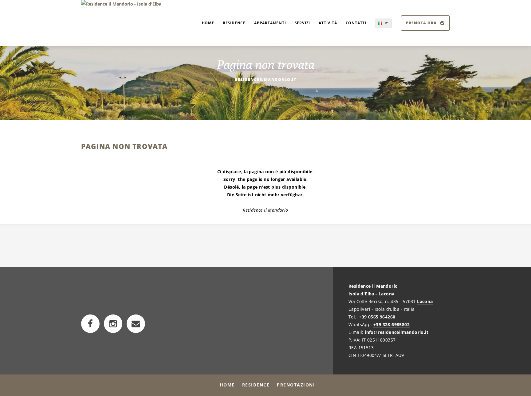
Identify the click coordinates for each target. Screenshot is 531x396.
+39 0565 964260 (377, 317)
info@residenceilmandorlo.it (396, 332)
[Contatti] (136, 323)
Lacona (425, 301)
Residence (256, 385)
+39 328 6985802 (391, 324)
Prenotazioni (296, 385)
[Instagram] (113, 323)
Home (227, 385)
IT (386, 23)
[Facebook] (90, 323)
